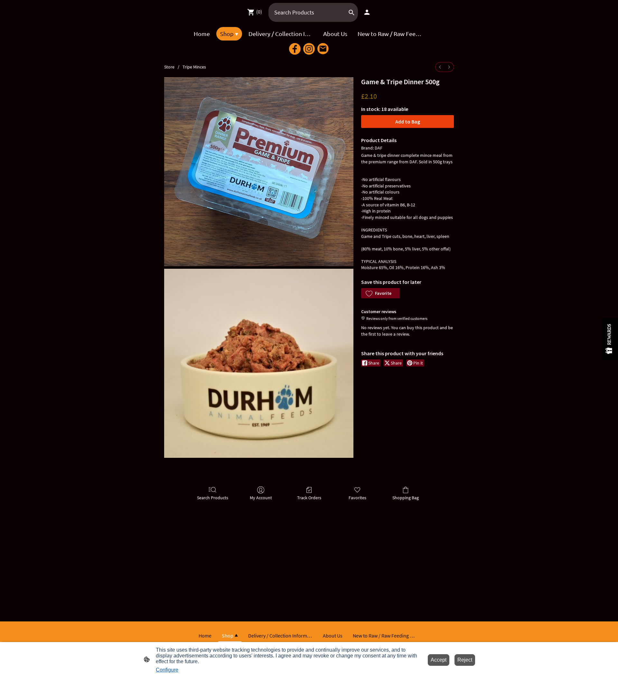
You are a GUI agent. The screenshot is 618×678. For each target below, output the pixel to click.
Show (610, 339)
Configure (167, 670)
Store (169, 67)
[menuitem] (440, 67)
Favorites (357, 498)
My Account (261, 498)
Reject (464, 660)
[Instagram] (309, 49)
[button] (380, 293)
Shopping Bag (405, 498)
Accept (438, 660)
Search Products (212, 498)
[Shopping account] (367, 12)
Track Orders (309, 498)
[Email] (323, 49)
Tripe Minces (194, 67)
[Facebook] (295, 49)
